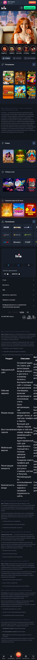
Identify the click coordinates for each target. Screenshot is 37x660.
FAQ (4, 290)
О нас (4, 280)
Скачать (32, 2)
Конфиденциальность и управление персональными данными (14, 306)
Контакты (6, 285)
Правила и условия (9, 300)
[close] (2, 2)
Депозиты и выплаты (10, 295)
